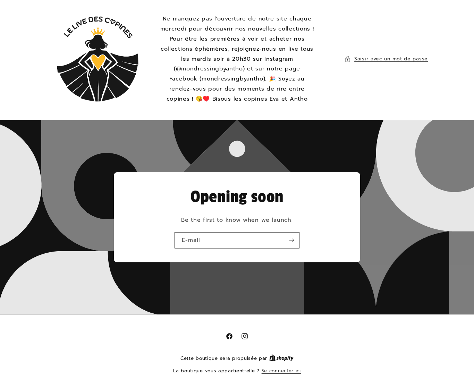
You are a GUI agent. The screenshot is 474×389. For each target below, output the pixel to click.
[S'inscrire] (291, 240)
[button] (386, 58)
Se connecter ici (281, 370)
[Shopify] (281, 358)
